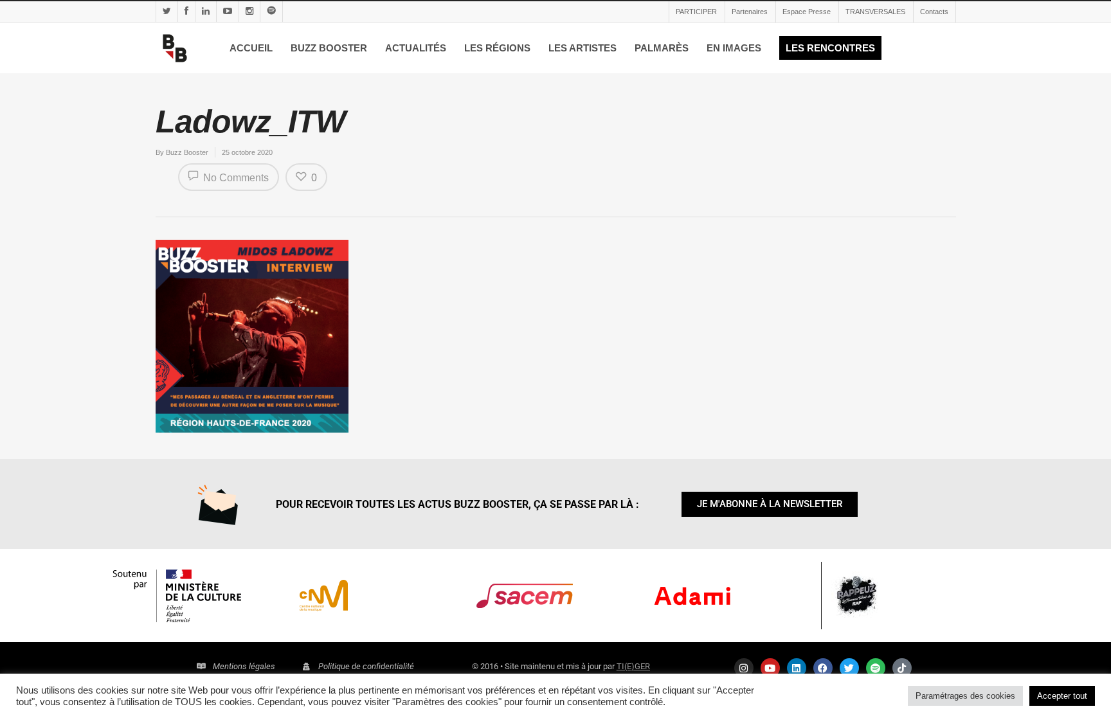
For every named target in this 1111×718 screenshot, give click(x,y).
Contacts (934, 11)
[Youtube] (770, 668)
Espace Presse (806, 11)
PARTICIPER (696, 11)
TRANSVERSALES (875, 11)
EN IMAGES (734, 47)
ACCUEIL (251, 47)
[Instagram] (744, 668)
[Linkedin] (796, 668)
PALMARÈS (662, 47)
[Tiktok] (902, 668)
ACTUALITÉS (415, 47)
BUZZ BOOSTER (329, 47)
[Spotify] (875, 668)
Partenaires (750, 11)
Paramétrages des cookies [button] (965, 696)
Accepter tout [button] (1062, 696)
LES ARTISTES (582, 47)
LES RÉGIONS (497, 47)
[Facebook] (823, 668)
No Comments (235, 177)
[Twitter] (849, 668)
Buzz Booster (187, 152)
